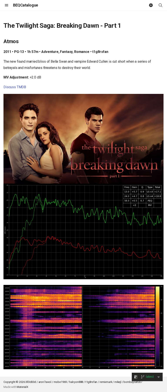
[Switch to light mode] (151, 5)
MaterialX (22, 387)
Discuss (9, 87)
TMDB (21, 87)
